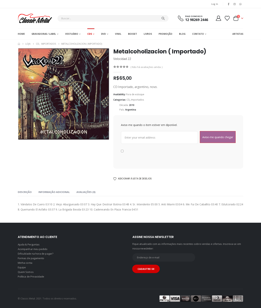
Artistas (237, 33)
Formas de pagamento (31, 258)
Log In (214, 3)
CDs (89, 33)
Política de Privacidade (31, 276)
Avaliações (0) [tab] (85, 192)
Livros (148, 33)
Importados (137, 99)
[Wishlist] (227, 18)
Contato (198, 33)
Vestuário (71, 33)
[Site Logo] (35, 18)
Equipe (22, 267)
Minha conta (25, 262)
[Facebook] (228, 4)
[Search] (163, 18)
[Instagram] (234, 4)
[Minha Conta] (218, 18)
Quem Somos (26, 272)
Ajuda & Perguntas (29, 244)
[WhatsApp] (240, 4)
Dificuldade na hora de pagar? (35, 253)
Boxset (132, 33)
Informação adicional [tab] (54, 192)
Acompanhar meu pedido (32, 249)
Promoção (165, 33)
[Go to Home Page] (19, 44)
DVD (103, 33)
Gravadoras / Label (44, 33)
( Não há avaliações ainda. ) (146, 67)
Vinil (118, 33)
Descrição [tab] (25, 192)
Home (21, 33)
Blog (182, 33)
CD (128, 99)
